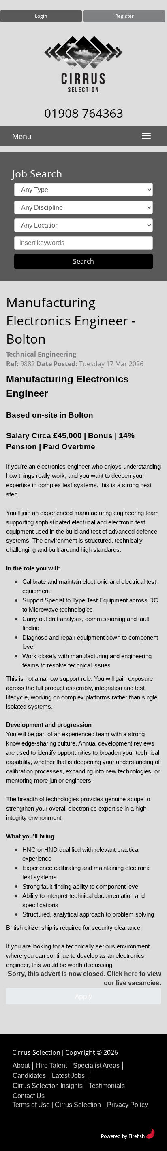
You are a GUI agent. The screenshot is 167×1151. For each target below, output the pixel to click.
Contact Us (29, 1095)
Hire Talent (51, 1065)
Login (41, 16)
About (21, 1065)
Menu (22, 136)
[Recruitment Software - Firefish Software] (128, 1132)
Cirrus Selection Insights (48, 1085)
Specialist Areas (96, 1065)
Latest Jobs (68, 1075)
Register (124, 16)
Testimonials (107, 1085)
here (131, 973)
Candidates (29, 1075)
